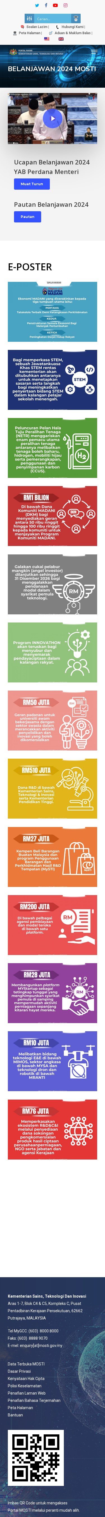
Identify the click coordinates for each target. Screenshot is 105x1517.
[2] (52, 312)
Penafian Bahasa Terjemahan (34, 1400)
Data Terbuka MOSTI (26, 1364)
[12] (52, 516)
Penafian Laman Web (27, 1393)
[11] (52, 448)
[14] (52, 1129)
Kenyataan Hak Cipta (26, 1378)
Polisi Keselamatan (24, 1386)
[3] (52, 993)
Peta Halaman (20, 1408)
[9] (52, 1061)
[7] (52, 720)
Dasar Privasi (19, 1371)
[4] (52, 925)
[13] (52, 584)
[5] (52, 857)
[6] (52, 788)
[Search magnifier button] (76, 18)
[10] (52, 380)
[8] (52, 652)
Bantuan (15, 1415)
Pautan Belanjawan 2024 (51, 204)
